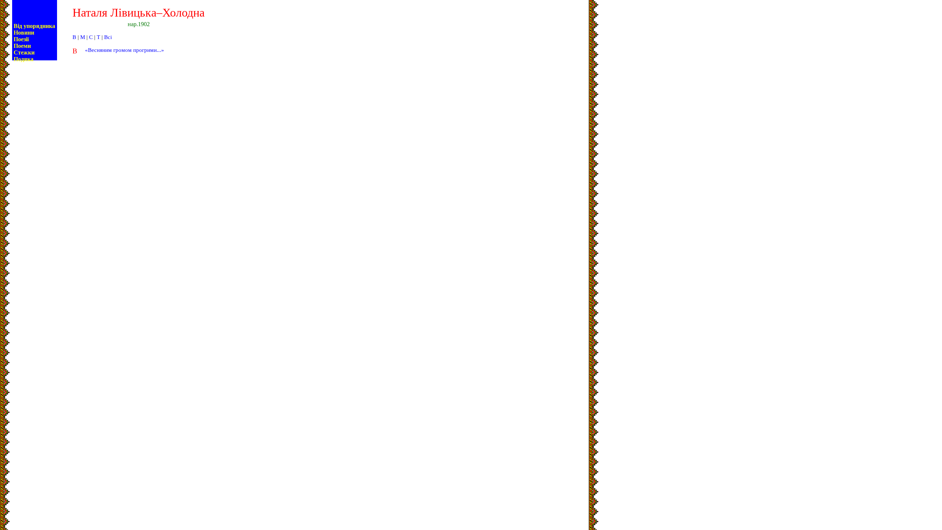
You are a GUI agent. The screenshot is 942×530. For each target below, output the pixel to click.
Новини (24, 32)
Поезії (21, 39)
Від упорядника (34, 26)
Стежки (24, 52)
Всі (108, 37)
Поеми (22, 46)
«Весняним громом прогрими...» (124, 50)
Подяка (23, 59)
